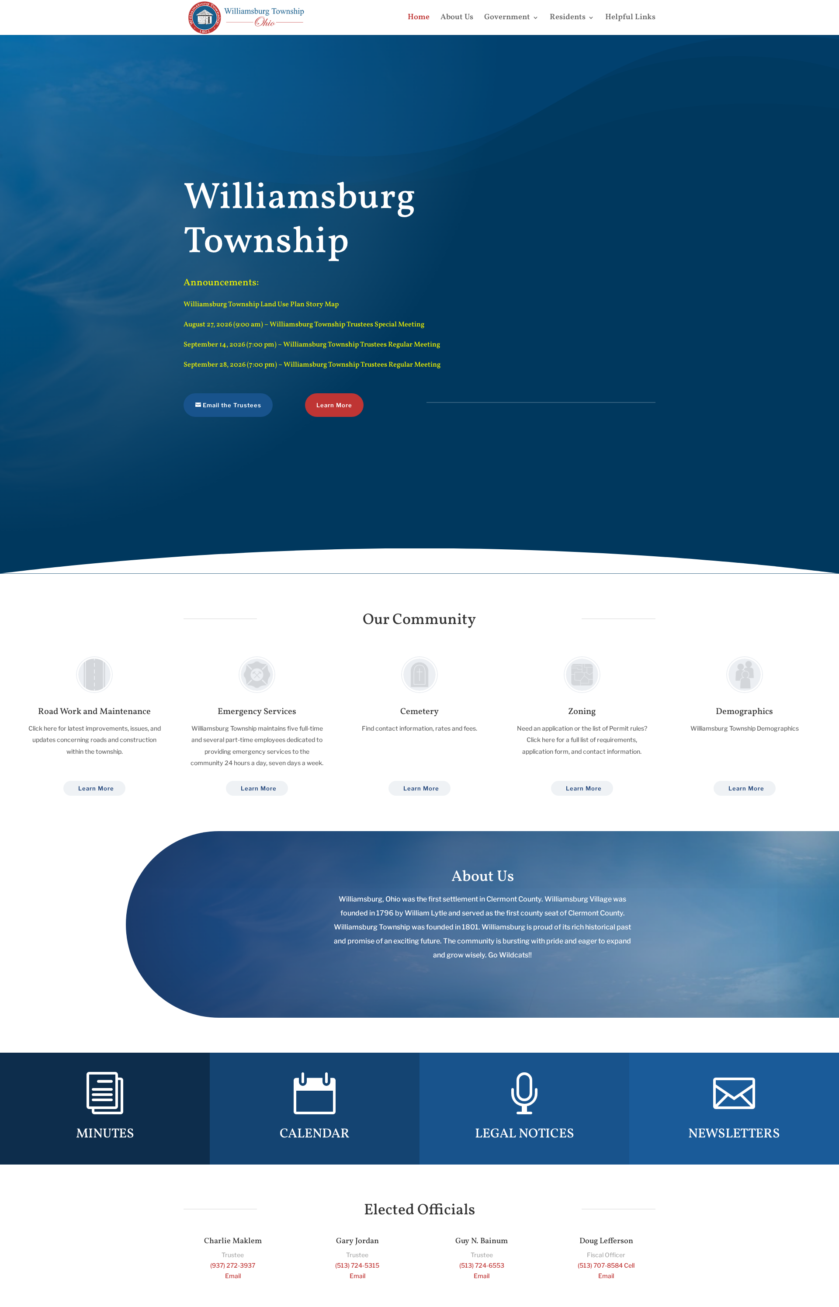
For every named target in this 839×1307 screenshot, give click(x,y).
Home (419, 18)
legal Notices (524, 1134)
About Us (456, 18)
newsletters (734, 1134)
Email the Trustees (232, 405)
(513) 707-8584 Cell (606, 1265)
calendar (315, 1134)
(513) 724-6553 (481, 1265)
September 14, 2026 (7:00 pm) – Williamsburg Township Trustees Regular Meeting (312, 345)
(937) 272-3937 (232, 1265)
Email (233, 1275)
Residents (568, 18)
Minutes (105, 1134)
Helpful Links (630, 18)
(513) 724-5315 (357, 1265)
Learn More (334, 405)
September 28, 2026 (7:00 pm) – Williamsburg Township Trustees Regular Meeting (312, 365)
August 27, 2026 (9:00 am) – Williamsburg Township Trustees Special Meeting (304, 324)
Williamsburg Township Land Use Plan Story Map (261, 304)
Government (507, 18)
